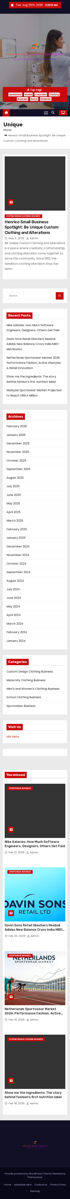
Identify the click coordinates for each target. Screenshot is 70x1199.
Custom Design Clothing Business (23, 216)
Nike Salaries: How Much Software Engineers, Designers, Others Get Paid (35, 844)
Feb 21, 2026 (17, 852)
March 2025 (14, 521)
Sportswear (15, 94)
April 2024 (13, 615)
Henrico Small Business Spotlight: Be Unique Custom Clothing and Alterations (32, 227)
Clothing (54, 94)
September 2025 (18, 469)
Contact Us (40, 1184)
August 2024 (15, 581)
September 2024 (18, 572)
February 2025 (16, 529)
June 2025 (13, 495)
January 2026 (15, 435)
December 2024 (18, 546)
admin (33, 238)
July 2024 (13, 589)
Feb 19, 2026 (17, 1019)
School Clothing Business (23, 697)
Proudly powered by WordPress (23, 1173)
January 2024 (16, 641)
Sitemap (35, 1191)
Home (7, 130)
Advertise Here (23, 1184)
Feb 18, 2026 (17, 1103)
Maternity (46, 99)
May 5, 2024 (17, 238)
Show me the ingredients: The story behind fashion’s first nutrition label (33, 1095)
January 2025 (15, 538)
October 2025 (16, 460)
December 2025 (17, 443)
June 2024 (13, 598)
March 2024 (14, 624)
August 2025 (15, 478)
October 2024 (16, 564)
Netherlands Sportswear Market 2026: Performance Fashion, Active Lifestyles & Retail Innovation (33, 363)
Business (22, 99)
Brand (34, 99)
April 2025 (13, 512)
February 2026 (16, 426)
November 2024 (17, 555)
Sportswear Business (21, 706)
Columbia (40, 94)
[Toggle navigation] (46, 112)
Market (28, 94)
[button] (54, 112)
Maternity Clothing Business (25, 680)
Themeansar (34, 1177)
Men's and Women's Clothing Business (33, 689)
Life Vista (12, 737)
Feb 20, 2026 (17, 936)
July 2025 (13, 486)
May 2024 (13, 606)
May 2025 (13, 503)
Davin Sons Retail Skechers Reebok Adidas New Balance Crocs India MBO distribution (32, 344)
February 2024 (16, 632)
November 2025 (17, 452)
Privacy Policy (58, 1184)
